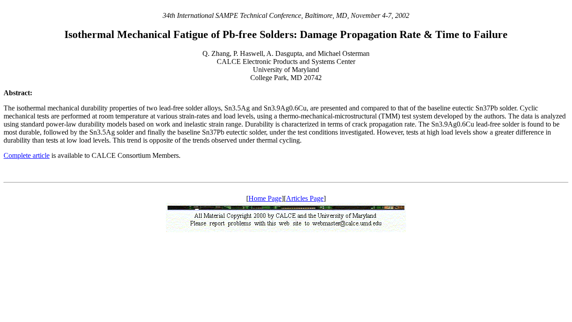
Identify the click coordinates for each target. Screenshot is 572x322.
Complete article (27, 155)
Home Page (265, 198)
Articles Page (305, 198)
